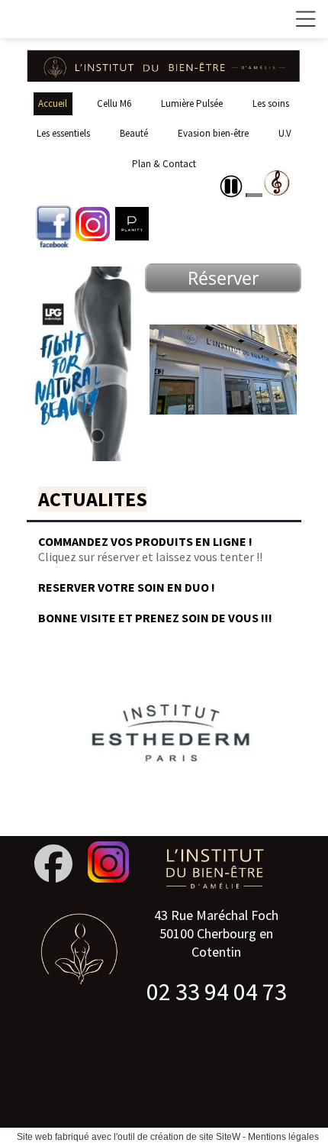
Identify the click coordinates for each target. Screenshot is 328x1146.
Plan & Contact (164, 163)
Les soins (270, 103)
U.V (284, 133)
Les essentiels (63, 133)
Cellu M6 (114, 103)
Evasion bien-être (213, 133)
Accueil (52, 103)
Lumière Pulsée (192, 103)
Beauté (134, 133)
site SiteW (219, 1136)
